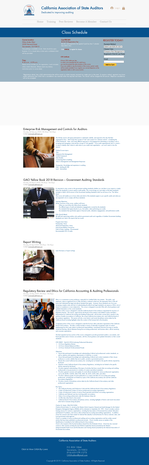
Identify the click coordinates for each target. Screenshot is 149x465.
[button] (123, 8)
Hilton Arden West (28, 42)
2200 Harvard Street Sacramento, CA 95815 (30, 45)
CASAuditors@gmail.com (35, 134)
